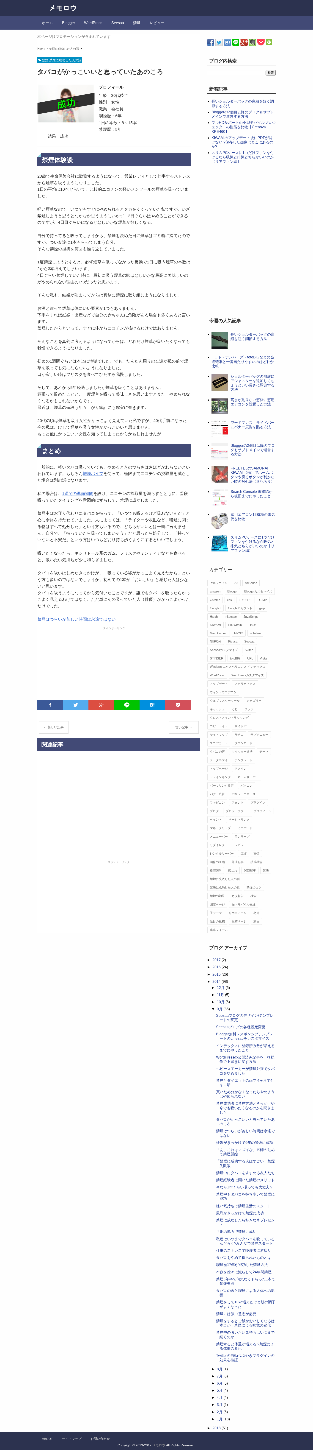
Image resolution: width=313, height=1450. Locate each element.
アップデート (219, 683)
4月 (220, 1398)
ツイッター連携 (242, 751)
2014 (217, 981)
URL (250, 658)
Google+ (215, 608)
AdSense (251, 583)
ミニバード (245, 828)
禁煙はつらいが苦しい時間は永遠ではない (76, 619)
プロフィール (262, 811)
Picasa (232, 641)
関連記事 (250, 870)
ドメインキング (220, 777)
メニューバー (219, 836)
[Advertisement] (114, 663)
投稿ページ (239, 921)
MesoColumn (218, 633)
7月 (220, 1376)
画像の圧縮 (217, 862)
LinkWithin (235, 625)
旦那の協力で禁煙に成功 (236, 1232)
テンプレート (244, 760)
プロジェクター (236, 811)
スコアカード (219, 743)
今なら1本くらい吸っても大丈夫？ (244, 1187)
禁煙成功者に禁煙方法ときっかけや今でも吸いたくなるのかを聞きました (245, 1107)
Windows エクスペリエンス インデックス (237, 666)
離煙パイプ (93, 473)
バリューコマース (243, 794)
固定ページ (217, 904)
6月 (220, 1383)
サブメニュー (259, 734)
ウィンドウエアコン (223, 692)
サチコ (239, 734)
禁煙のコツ (254, 887)
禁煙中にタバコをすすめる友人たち (245, 1173)
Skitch (249, 650)
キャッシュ (217, 709)
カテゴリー (254, 700)
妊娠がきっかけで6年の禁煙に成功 (244, 1143)
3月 (220, 1405)
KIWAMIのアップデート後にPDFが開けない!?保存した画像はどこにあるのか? (242, 142)
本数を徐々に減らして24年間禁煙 (244, 1272)
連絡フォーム (219, 930)
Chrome (215, 600)
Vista (263, 658)
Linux (252, 625)
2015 (217, 974)
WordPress (93, 23)
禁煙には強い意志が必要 (236, 1314)
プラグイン (257, 802)
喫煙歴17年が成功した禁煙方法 (242, 1265)
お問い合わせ (100, 1439)
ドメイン (241, 768)
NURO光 (215, 641)
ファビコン (217, 802)
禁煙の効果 (217, 896)
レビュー (157, 23)
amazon (215, 591)
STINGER (216, 658)
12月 (221, 988)
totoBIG (235, 658)
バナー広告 (217, 794)
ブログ (214, 811)
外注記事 (238, 862)
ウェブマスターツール (225, 700)
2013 (217, 1428)
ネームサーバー (248, 777)
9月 (220, 1009)
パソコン (247, 785)
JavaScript (251, 616)
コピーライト (219, 726)
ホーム (47, 23)
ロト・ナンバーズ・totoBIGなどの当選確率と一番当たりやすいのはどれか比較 (242, 361)
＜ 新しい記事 (54, 727)
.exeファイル (219, 583)
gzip (262, 608)
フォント (238, 802)
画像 (256, 853)
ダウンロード (244, 743)
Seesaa (117, 23)
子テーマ (216, 913)
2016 (217, 967)
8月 (220, 1369)
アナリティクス (245, 683)
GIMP (263, 600)
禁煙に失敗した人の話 (225, 879)
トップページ (219, 768)
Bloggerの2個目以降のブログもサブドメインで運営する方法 (253, 450)
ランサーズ (242, 836)
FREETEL (245, 600)
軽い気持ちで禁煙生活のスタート (243, 1206)
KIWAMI (215, 625)
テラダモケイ (219, 760)
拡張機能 (256, 862)
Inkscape (231, 616)
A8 (236, 583)
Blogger (68, 23)
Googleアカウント (240, 608)
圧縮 (244, 853)
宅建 (256, 913)
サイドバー (242, 726)
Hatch (214, 616)
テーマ (263, 751)
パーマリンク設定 (222, 785)
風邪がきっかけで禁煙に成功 (240, 1213)
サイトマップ (219, 734)
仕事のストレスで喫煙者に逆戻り (243, 1250)
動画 (256, 921)
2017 (217, 960)
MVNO (238, 633)
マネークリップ (220, 828)
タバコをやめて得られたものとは (243, 1258)
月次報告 (238, 896)
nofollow (255, 633)
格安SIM (215, 870)
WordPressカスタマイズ (247, 675)
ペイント (216, 819)
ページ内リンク (239, 819)
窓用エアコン (238, 913)
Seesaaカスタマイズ (224, 650)
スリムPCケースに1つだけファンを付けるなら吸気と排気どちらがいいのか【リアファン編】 (242, 157)
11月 (221, 995)
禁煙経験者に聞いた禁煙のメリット (245, 1180)
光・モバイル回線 (243, 904)
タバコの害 (217, 751)
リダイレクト (219, 845)
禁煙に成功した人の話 (225, 887)
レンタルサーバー (222, 853)
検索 (253, 896)
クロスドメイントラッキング (229, 717)
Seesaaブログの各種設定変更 (240, 1027)
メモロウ (158, 1445)
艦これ (232, 870)
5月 (220, 1390)
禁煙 (136, 23)
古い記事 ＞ (183, 727)
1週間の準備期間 (77, 493)
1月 (220, 1419)
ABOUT (47, 1439)
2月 (220, 1412)
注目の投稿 (217, 921)
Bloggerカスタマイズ (258, 591)
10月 (221, 1002)
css (229, 600)
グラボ (248, 709)
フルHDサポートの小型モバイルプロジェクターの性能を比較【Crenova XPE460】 (243, 127)
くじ (235, 709)
